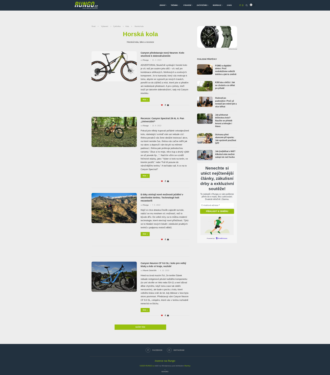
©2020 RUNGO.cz (147, 366)
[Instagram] (242, 5)
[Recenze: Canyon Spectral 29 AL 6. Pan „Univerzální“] (114, 132)
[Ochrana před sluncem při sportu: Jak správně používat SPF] (205, 138)
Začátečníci (202, 5)
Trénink (174, 5)
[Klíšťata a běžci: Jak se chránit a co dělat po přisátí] (205, 86)
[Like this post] (162, 105)
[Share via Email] (168, 105)
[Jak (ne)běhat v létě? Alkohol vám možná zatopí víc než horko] (205, 155)
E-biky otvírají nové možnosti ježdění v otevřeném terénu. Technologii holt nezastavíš (162, 197)
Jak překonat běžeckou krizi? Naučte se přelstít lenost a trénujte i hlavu (223, 121)
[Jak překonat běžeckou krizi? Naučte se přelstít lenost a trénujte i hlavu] (205, 118)
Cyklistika (117, 26)
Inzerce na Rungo (165, 360)
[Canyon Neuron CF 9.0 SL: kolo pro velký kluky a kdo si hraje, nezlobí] (114, 277)
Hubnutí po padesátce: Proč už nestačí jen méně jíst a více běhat (226, 102)
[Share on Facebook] (165, 105)
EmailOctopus (222, 238)
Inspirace (217, 5)
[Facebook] (240, 5)
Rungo (146, 60)
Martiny (187, 366)
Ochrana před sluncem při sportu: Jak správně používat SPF (225, 138)
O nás (229, 5)
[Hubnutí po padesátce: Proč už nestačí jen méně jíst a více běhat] (205, 102)
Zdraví (162, 5)
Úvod (93, 26)
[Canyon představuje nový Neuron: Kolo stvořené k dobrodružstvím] (114, 66)
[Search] (246, 5)
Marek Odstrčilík (149, 270)
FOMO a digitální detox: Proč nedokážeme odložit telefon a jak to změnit (225, 70)
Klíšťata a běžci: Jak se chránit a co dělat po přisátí (225, 85)
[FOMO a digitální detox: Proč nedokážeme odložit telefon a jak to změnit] (205, 69)
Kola (127, 26)
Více (144, 100)
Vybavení (187, 5)
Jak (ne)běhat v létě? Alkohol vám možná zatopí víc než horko (225, 154)
